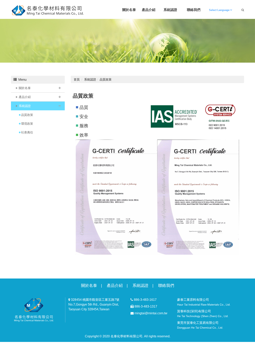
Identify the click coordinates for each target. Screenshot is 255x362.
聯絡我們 (166, 285)
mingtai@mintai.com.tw (150, 313)
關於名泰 (25, 88)
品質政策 (27, 114)
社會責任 (27, 132)
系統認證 (25, 106)
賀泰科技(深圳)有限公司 (203, 314)
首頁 (77, 79)
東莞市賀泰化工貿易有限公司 (200, 325)
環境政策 (27, 123)
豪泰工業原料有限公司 (203, 302)
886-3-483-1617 (145, 299)
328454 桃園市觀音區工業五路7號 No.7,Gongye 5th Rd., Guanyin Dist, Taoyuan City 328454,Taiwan (93, 304)
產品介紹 (25, 97)
